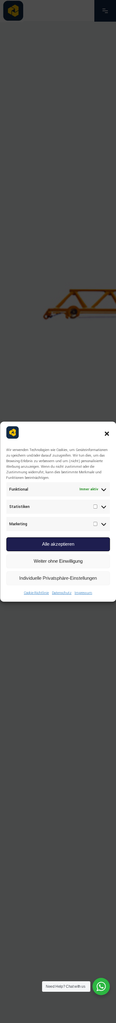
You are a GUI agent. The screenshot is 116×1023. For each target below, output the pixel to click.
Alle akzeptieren (58, 544)
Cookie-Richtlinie (36, 593)
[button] (107, 434)
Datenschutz (61, 593)
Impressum (83, 593)
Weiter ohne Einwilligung (58, 561)
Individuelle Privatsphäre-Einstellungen (58, 578)
